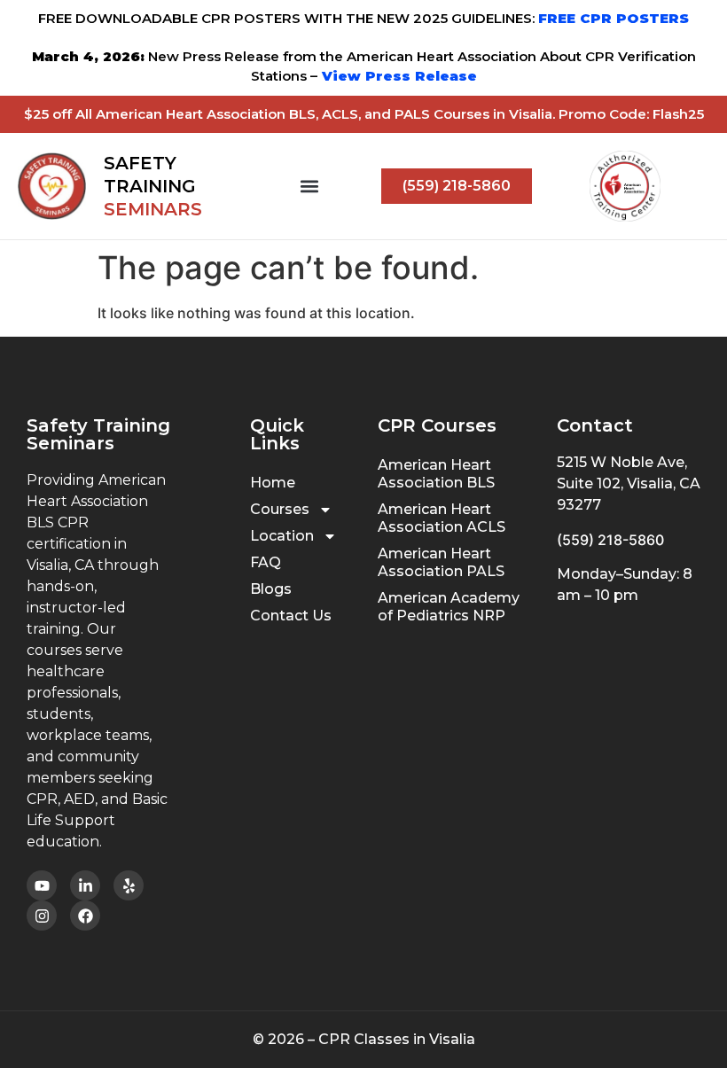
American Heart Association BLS (436, 473)
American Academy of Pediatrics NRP (449, 606)
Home (272, 482)
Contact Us (291, 615)
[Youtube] (42, 885)
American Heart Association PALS (441, 562)
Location (282, 535)
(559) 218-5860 (610, 540)
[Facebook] (85, 915)
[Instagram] (42, 915)
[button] (309, 186)
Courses (279, 509)
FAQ (265, 562)
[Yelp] (128, 885)
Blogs (271, 589)
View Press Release (397, 75)
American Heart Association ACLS (441, 518)
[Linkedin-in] (85, 885)
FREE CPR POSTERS (613, 18)
